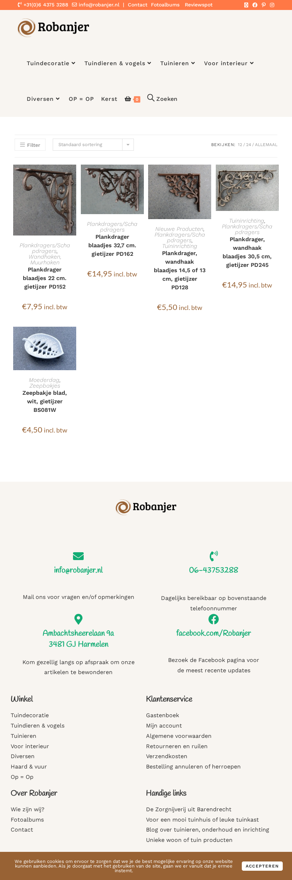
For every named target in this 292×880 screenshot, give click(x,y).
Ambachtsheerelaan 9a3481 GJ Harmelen (78, 639)
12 (240, 144)
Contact (137, 4)
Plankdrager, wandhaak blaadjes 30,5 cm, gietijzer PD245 (247, 252)
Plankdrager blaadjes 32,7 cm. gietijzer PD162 (112, 245)
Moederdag (44, 380)
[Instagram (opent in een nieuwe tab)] (271, 5)
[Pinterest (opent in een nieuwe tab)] (264, 5)
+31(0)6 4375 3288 (45, 4)
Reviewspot (199, 4)
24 (248, 144)
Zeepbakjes (45, 385)
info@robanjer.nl (99, 4)
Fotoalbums (165, 4)
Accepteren (262, 866)
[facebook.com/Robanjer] (213, 619)
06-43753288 (213, 570)
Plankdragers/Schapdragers (45, 248)
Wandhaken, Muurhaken (44, 259)
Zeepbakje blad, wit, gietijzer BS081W (44, 401)
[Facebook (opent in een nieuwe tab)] (255, 5)
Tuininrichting (179, 246)
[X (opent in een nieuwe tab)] (246, 5)
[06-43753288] (213, 556)
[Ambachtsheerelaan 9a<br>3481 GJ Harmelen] (78, 619)
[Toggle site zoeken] (162, 99)
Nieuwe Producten (179, 229)
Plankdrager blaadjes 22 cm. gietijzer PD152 (45, 278)
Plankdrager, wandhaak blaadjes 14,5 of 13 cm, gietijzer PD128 (179, 270)
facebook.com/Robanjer (213, 633)
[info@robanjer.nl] (78, 556)
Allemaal (266, 144)
